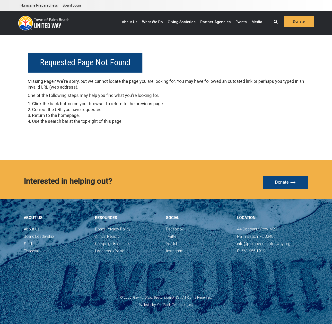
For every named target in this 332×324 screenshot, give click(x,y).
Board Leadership (39, 236)
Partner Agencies (215, 22)
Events (241, 22)
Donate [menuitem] (299, 21)
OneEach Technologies (175, 305)
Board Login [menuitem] (72, 5)
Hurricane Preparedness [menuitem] (39, 5)
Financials (32, 251)
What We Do (152, 22)
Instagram (174, 251)
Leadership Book (109, 251)
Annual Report (107, 236)
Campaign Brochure (112, 243)
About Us (129, 22)
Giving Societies (181, 22)
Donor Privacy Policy (113, 229)
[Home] (43, 23)
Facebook (175, 229)
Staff (28, 243)
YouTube (173, 243)
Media (257, 22)
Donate (282, 182)
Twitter (172, 236)
